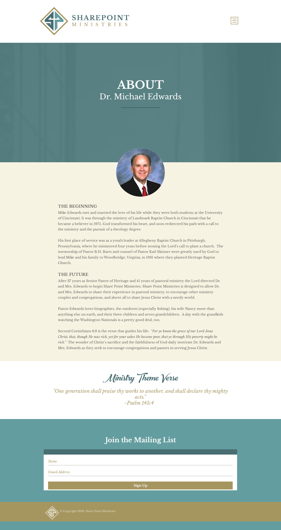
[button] (234, 20)
